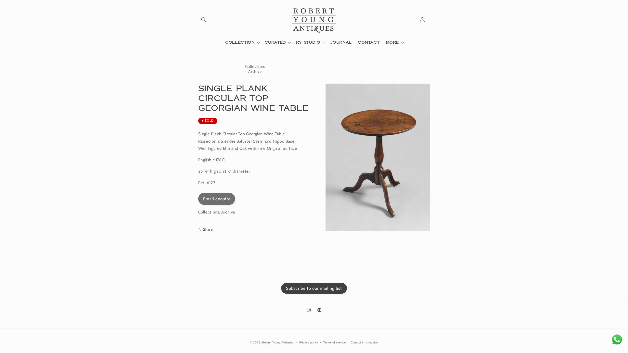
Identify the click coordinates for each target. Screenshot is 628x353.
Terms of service (334, 342)
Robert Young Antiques (277, 342)
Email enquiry (216, 198)
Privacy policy (308, 342)
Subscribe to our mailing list (314, 288)
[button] (203, 19)
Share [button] (208, 229)
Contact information (364, 342)
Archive (255, 71)
